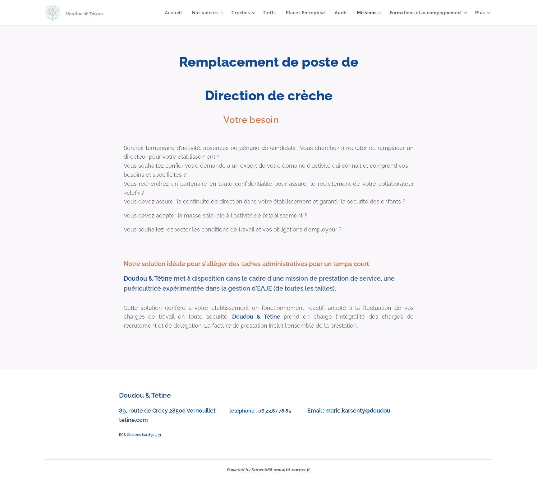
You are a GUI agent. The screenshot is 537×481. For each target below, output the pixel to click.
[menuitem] (175, 13)
